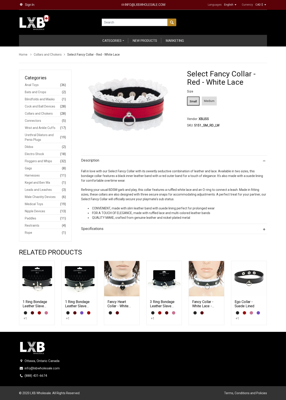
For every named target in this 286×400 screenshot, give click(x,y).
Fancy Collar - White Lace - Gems (202, 306)
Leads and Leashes (38, 190)
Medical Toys (34, 204)
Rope (28, 232)
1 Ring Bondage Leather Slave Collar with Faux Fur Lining (77, 308)
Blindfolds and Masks (40, 99)
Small (193, 101)
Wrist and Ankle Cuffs (40, 128)
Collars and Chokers (48, 54)
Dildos (29, 147)
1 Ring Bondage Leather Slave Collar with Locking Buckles (35, 308)
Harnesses (32, 175)
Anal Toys (32, 85)
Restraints (32, 225)
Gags (28, 168)
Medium (209, 101)
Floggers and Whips (38, 161)
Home (23, 54)
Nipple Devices (35, 211)
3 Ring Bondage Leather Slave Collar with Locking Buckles (163, 308)
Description (90, 160)
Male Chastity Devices (40, 197)
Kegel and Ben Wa (37, 182)
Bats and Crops (35, 92)
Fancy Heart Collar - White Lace (117, 306)
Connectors (33, 120)
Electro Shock (34, 154)
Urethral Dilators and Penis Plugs (39, 137)
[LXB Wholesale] (34, 22)
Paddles (30, 218)
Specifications (92, 229)
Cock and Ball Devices (40, 106)
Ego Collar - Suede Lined (244, 304)
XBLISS (204, 119)
